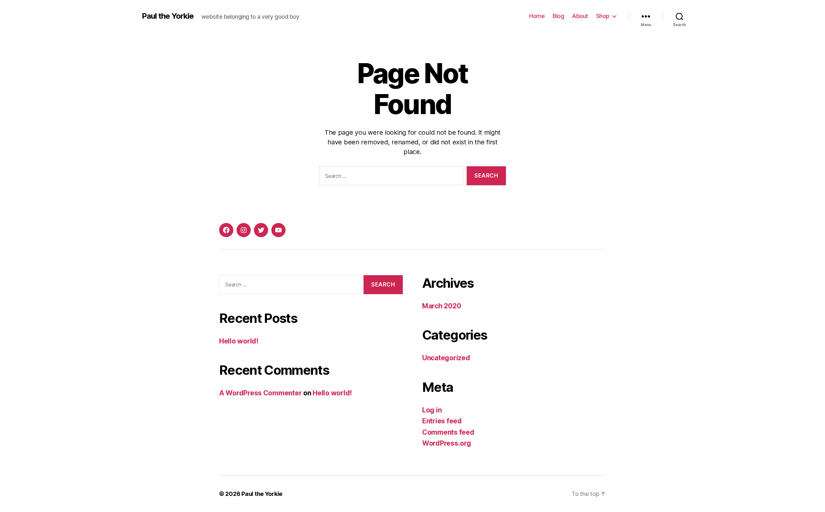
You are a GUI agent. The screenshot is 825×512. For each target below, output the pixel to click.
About (580, 16)
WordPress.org (446, 443)
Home (537, 16)
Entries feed (442, 421)
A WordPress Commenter (260, 393)
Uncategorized (446, 358)
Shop (602, 16)
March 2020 (441, 306)
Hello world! (238, 341)
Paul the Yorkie (168, 16)
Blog (558, 16)
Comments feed (448, 432)
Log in (432, 410)
